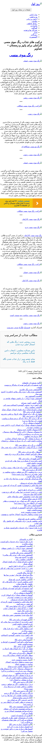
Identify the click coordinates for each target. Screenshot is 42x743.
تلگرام (21, 328)
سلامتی (34, 21)
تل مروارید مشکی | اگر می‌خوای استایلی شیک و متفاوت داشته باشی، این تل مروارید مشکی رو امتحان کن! (21, 441)
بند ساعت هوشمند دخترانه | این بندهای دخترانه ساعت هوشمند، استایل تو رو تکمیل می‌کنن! (18, 711)
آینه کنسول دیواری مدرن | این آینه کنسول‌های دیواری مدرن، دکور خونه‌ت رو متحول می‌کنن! (17, 729)
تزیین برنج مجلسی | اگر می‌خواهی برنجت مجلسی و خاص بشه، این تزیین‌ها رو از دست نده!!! (17, 686)
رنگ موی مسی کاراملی (33, 235)
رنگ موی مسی (21, 55)
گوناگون (34, 28)
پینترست (10, 328)
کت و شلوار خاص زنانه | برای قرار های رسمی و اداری (21, 468)
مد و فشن (33, 17)
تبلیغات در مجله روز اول (21, 10)
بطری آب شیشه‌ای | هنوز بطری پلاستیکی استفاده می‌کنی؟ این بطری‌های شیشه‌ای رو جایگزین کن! (17, 720)
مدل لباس (33, 15)
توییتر (16, 328)
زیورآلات (34, 35)
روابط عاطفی (32, 24)
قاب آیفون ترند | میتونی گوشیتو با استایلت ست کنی (22, 405)
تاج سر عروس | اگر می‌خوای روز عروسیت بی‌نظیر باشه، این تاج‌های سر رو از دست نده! (17, 702)
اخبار (35, 32)
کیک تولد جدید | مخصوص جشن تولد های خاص (24, 497)
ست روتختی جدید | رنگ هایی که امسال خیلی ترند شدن (21, 343)
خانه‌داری (33, 26)
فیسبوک (27, 328)
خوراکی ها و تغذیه (30, 30)
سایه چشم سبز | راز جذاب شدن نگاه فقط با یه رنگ (19, 360)
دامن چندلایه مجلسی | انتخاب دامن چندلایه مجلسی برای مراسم (19, 351)
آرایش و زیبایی (31, 19)
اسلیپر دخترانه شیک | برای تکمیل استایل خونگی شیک (22, 410)
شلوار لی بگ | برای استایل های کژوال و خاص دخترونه (21, 414)
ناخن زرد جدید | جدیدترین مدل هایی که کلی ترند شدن (22, 492)
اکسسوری (33, 37)
